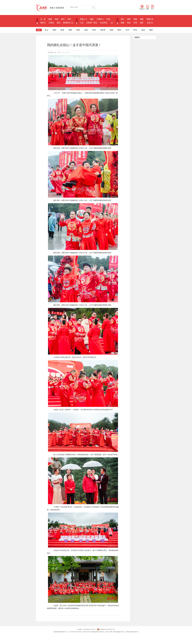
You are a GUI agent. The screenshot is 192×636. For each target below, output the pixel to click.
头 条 (43, 19)
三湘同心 (100, 19)
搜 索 (94, 7)
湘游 (135, 19)
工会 (82, 23)
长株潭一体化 (91, 23)
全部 (148, 23)
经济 (69, 19)
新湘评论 (66, 23)
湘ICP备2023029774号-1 (90, 629)
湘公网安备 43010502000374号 (107, 629)
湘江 (122, 19)
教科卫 (43, 23)
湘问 (58, 23)
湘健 (122, 23)
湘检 (92, 19)
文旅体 (51, 23)
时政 (56, 19)
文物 (108, 19)
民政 (129, 23)
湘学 (129, 19)
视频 (50, 19)
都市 (63, 19)
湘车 (142, 23)
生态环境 (103, 23)
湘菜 (142, 19)
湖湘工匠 (150, 19)
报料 (147, 9)
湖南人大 (83, 19)
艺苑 (135, 23)
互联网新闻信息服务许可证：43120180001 (64, 631)
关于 (152, 9)
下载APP (142, 9)
